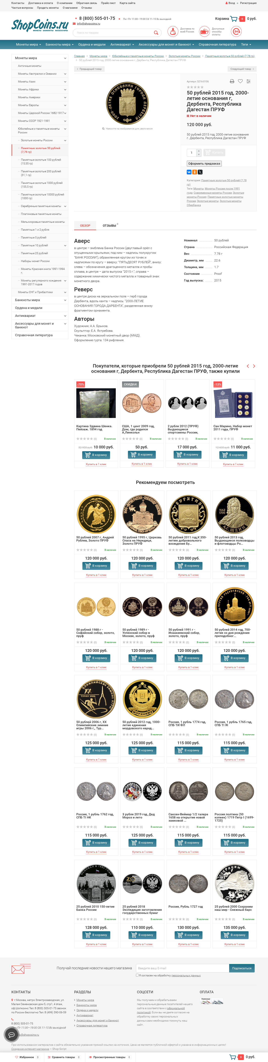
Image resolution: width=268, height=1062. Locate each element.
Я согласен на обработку (170, 975)
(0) (95, 439)
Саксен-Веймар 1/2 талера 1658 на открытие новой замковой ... (188, 817)
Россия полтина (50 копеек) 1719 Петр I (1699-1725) (234, 817)
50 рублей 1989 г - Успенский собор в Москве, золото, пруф (138, 633)
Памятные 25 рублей (34, 253)
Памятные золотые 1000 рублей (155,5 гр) (42, 184)
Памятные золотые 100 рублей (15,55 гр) (41, 161)
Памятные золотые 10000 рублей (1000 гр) (42, 196)
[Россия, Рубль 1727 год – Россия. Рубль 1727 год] (188, 883)
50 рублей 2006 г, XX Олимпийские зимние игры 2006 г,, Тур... (92, 725)
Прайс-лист (108, 3)
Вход (232, 3)
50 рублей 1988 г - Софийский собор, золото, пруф (95, 633)
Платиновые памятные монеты (41, 213)
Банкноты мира (58, 44)
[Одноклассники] (194, 172)
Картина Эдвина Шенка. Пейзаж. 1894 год (94, 427)
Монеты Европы (28, 105)
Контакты (17, 3)
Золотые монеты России (37, 140)
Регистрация (248, 3)
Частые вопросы (22, 7)
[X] (200, 172)
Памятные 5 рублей (33, 237)
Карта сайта (127, 3)
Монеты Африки (28, 89)
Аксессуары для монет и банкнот (165, 44)
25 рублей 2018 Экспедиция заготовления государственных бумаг (142, 910)
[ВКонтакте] (189, 172)
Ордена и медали (92, 44)
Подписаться (242, 968)
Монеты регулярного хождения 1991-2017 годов (41, 282)
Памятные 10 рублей (34, 245)
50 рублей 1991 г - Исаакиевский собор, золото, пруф (184, 633)
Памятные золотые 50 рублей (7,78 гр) (40, 150)
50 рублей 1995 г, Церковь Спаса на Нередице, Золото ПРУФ (142, 540)
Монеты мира (27, 44)
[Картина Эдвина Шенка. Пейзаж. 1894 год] (96, 403)
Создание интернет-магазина (30, 1048)
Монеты (198, 188)
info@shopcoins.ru (88, 23)
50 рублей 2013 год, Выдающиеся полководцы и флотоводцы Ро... (234, 540)
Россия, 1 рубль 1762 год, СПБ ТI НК (95, 815)
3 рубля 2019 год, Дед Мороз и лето (138, 815)
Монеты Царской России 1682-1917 (41, 113)
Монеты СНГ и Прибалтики (35, 292)
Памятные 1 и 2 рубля (35, 229)
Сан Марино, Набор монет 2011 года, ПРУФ (232, 427)
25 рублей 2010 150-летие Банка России (95, 908)
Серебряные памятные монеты (41, 206)
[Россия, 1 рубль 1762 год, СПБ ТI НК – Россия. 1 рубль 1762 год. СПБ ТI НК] (96, 791)
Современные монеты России (213, 192)
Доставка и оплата (40, 3)
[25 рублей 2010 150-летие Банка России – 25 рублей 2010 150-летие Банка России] (96, 883)
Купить (217, 152)
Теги (244, 44)
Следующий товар (241, 69)
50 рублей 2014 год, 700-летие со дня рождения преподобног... (233, 633)
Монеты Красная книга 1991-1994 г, (43, 270)
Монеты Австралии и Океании (37, 73)
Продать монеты (48, 7)
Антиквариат (120, 44)
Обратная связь (86, 3)
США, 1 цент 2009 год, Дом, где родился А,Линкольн (138, 429)
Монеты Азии (26, 81)
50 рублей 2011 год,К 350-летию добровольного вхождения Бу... (188, 540)
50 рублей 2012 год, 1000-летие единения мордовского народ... (141, 725)
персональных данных (186, 975)
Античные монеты (29, 65)
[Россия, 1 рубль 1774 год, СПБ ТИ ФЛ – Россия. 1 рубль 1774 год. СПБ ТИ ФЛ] (188, 699)
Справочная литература (217, 44)
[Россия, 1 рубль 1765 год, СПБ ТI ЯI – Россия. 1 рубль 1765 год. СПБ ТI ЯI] (234, 699)
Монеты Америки (29, 97)
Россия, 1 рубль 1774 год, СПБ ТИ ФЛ (187, 723)
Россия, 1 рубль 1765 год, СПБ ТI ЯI (233, 723)
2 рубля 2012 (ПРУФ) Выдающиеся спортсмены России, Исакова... (183, 430)
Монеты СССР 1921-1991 (34, 120)
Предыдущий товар (90, 69)
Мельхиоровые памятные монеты (43, 221)
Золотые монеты (208, 201)
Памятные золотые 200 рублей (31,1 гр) (41, 173)
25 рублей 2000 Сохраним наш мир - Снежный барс (234, 908)
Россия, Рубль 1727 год (186, 906)
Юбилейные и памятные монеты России (39, 130)
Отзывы (86, 7)
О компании (64, 3)
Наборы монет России (35, 261)
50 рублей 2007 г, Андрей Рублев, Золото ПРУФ (95, 538)
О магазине (70, 7)
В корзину (99, 455)
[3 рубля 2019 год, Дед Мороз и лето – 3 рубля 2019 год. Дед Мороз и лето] (142, 791)
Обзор (85, 225)
